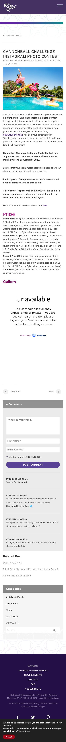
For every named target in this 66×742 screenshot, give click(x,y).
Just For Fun (30, 60)
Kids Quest (10, 7)
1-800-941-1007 (30, 698)
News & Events (13, 35)
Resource (42, 60)
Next (51, 391)
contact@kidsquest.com (49, 698)
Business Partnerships (33, 670)
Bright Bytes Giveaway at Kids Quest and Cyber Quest (29, 569)
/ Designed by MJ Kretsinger (33, 706)
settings (25, 731)
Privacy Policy (33, 703)
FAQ (33, 684)
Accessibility (33, 688)
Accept (9, 737)
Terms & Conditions (49, 703)
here (45, 205)
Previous (15, 391)
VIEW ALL (11, 623)
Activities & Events (12, 60)
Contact (33, 679)
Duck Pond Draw (11, 562)
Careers (33, 665)
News (9, 610)
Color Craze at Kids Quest (16, 575)
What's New (12, 616)
